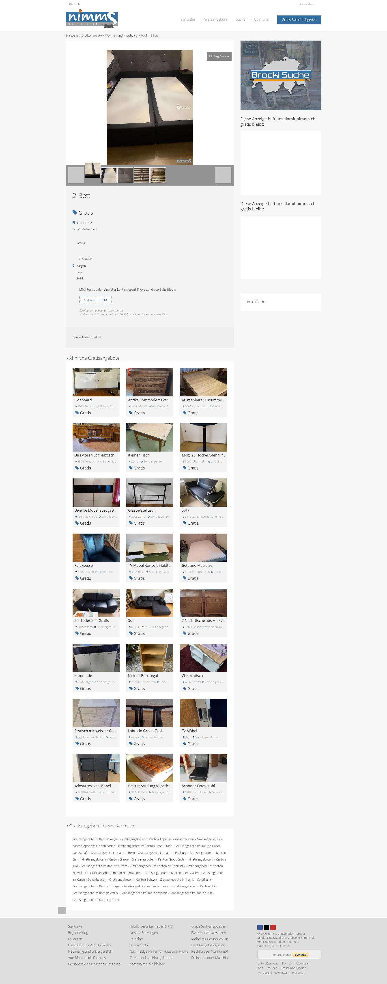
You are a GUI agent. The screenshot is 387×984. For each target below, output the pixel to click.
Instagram (279, 927)
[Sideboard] (96, 382)
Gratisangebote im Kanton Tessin (147, 886)
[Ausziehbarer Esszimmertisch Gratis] (203, 382)
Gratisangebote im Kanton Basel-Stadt (145, 846)
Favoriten (75, 938)
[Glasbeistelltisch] (149, 492)
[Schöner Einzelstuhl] (203, 768)
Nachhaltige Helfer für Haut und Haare (159, 951)
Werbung (263, 973)
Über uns (261, 19)
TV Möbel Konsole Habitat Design (156, 565)
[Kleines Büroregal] (149, 657)
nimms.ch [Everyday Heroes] (286, 934)
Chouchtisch (192, 675)
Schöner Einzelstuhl (198, 785)
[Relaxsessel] (96, 547)
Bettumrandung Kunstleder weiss (156, 785)
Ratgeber (136, 938)
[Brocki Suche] (281, 75)
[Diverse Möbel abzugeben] (96, 492)
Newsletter (280, 973)
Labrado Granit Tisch (145, 730)
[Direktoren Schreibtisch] (96, 437)
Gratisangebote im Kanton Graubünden (158, 859)
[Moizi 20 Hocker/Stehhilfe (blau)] (203, 437)
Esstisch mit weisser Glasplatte (100, 730)
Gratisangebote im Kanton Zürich (96, 899)
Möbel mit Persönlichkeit (209, 938)
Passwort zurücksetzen (208, 932)
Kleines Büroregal (143, 675)
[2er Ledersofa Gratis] (96, 602)
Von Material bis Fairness (87, 957)
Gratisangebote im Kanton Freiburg (162, 852)
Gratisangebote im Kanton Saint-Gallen (171, 873)
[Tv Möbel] (203, 713)
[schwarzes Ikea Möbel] (96, 768)
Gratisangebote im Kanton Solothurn (185, 879)
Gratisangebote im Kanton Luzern (104, 866)
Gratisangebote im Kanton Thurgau (97, 886)
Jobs (260, 968)
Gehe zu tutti (94, 300)
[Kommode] (96, 657)
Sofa (185, 510)
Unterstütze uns (267, 963)
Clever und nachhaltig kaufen (151, 957)
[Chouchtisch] (203, 657)
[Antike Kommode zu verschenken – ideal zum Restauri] (149, 382)
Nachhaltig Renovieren (208, 945)
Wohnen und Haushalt (120, 35)
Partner (272, 968)
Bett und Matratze (197, 565)
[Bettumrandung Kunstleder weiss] (149, 768)
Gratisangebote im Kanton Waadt (144, 893)
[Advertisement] (281, 162)
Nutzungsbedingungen (278, 942)
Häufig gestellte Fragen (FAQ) (151, 926)
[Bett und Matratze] (203, 547)
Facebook (260, 927)
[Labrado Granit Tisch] (149, 713)
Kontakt (287, 963)
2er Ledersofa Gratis (91, 620)
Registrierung (78, 932)
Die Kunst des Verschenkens (89, 945)
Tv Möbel (189, 730)
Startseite (188, 19)
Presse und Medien (293, 968)
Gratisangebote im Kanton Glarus (105, 859)
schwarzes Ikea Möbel (92, 785)
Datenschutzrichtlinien (272, 946)
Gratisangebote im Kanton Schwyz (133, 879)
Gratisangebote (215, 19)
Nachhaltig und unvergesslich (90, 951)
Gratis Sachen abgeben (299, 19)
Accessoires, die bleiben (147, 964)
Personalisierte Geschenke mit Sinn (94, 964)
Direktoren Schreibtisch (94, 455)
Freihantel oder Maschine (210, 957)
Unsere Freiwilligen (144, 932)
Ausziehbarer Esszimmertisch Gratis (212, 400)
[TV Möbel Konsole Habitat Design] (149, 547)
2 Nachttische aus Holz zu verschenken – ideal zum (224, 620)
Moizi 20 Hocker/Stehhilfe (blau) (208, 455)
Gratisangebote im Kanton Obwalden (116, 873)
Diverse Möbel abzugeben (96, 510)
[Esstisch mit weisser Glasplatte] (96, 713)
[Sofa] (203, 492)
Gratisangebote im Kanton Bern (113, 852)
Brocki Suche (256, 302)
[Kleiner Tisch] (149, 437)
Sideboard (83, 400)
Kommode (83, 675)
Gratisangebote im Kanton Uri (194, 886)
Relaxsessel (84, 565)
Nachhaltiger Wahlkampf (209, 951)
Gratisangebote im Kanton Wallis (95, 893)
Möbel (143, 35)
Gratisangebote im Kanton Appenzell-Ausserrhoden (158, 839)
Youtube (273, 927)
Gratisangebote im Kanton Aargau (96, 839)
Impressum (298, 973)
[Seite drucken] (146, 45)
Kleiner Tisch (139, 455)
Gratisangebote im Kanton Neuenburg (156, 866)
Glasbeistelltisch (142, 510)
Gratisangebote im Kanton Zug (191, 893)
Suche (240, 19)
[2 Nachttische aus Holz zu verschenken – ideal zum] (203, 602)
